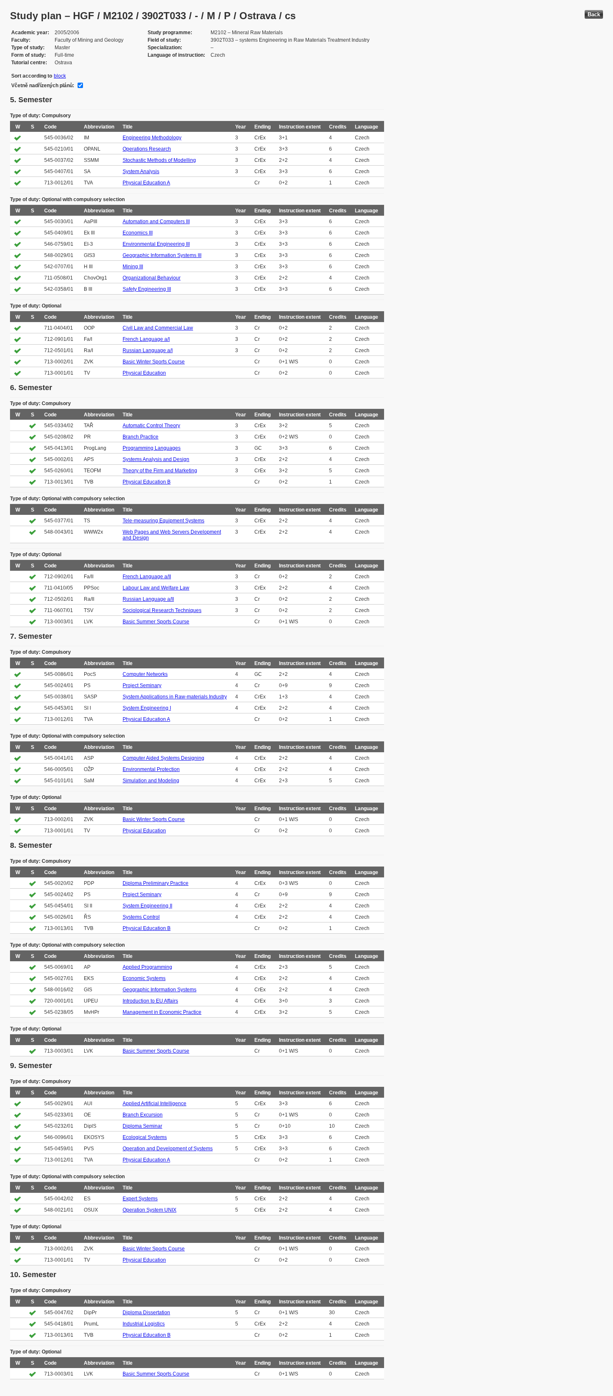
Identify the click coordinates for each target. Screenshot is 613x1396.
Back (594, 14)
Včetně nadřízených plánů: (42, 85)
